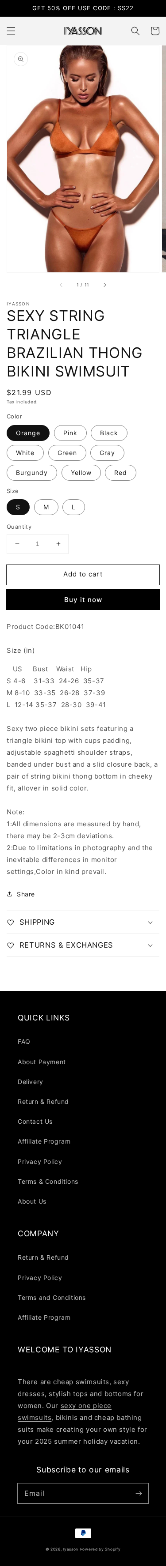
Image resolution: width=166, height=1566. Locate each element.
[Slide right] (104, 284)
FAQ (24, 1041)
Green (67, 452)
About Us (32, 1201)
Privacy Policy (40, 1161)
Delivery (30, 1081)
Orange (28, 433)
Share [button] (26, 894)
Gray (107, 452)
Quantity (19, 526)
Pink (70, 433)
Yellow (81, 472)
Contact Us (35, 1121)
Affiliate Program (44, 1141)
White (25, 452)
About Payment (42, 1061)
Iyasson (70, 1549)
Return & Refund (43, 1101)
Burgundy (32, 472)
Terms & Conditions (48, 1181)
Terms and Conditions (52, 1297)
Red (120, 472)
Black (109, 433)
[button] (11, 31)
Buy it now (83, 599)
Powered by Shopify (100, 1549)
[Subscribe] (138, 1493)
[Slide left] (61, 284)
